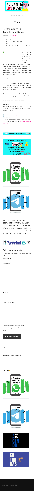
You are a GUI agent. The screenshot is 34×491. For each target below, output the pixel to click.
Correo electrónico (9, 302)
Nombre (6, 292)
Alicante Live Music (17, 6)
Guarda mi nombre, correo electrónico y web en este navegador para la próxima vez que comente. (16, 328)
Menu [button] (18, 22)
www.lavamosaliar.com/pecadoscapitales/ (16, 115)
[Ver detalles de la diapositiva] (15, 242)
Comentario (7, 263)
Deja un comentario (24, 35)
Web (4, 313)
